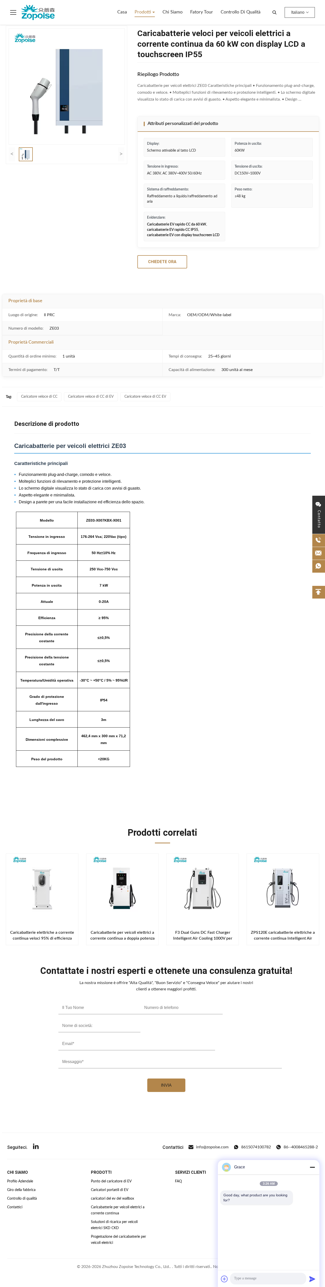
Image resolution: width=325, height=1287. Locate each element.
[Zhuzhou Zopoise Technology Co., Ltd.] (38, 12)
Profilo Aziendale (20, 1181)
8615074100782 (256, 1147)
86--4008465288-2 (301, 1147)
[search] (274, 12)
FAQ (178, 1181)
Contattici (14, 1207)
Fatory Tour (201, 12)
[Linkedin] (35, 1147)
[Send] (312, 1278)
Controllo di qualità (241, 12)
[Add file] (224, 1278)
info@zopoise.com (212, 1147)
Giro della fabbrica (21, 1190)
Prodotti (143, 12)
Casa (122, 12)
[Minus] (312, 1167)
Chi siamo (172, 12)
